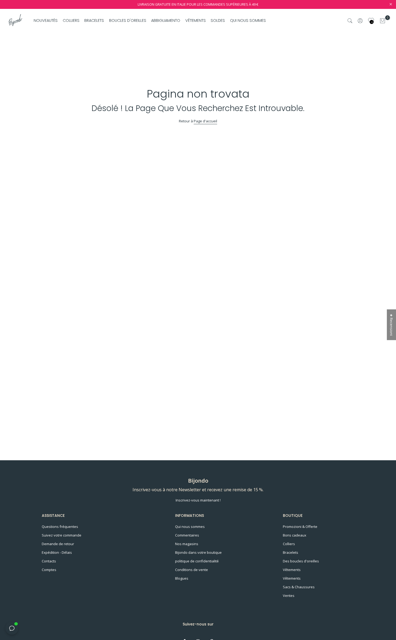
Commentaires (187, 535)
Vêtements (292, 569)
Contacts (49, 561)
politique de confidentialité (197, 561)
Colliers (289, 543)
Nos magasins (186, 543)
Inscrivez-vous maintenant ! (198, 500)
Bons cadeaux (294, 535)
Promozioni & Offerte (300, 526)
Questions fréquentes (60, 526)
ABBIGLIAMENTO (165, 20)
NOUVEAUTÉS (46, 20)
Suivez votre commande (61, 535)
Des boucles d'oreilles (301, 561)
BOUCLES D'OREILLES (127, 20)
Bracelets (290, 552)
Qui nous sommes (190, 526)
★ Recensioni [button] (391, 325)
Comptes (49, 569)
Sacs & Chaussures (299, 586)
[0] (382, 21)
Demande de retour (58, 543)
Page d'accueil (205, 121)
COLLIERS (71, 20)
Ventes (288, 595)
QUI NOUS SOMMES (248, 20)
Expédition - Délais (57, 552)
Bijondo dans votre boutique (198, 552)
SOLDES (218, 20)
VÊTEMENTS (195, 20)
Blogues (181, 578)
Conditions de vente (191, 569)
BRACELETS (94, 20)
